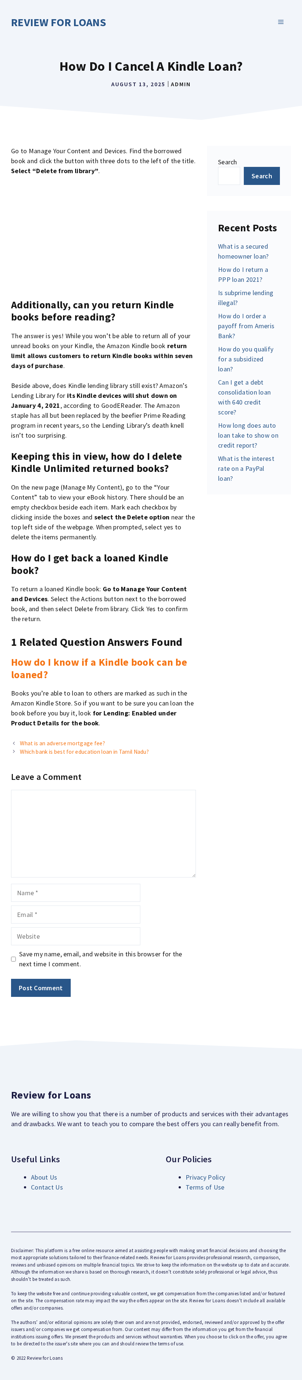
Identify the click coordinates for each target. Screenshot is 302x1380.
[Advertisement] (103, 237)
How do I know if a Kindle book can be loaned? (99, 668)
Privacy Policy (205, 1177)
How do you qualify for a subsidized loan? (245, 359)
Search (227, 162)
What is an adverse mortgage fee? (62, 743)
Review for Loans (58, 22)
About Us (44, 1177)
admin (181, 84)
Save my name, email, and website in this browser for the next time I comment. (100, 959)
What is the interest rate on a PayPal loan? (246, 468)
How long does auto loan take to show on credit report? (248, 435)
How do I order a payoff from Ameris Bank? (246, 326)
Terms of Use (205, 1187)
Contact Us (47, 1187)
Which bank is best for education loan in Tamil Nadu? (84, 751)
